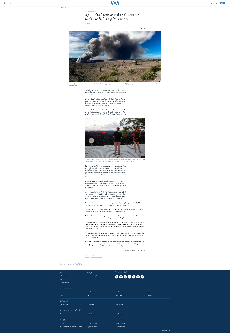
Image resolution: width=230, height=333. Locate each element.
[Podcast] (138, 277)
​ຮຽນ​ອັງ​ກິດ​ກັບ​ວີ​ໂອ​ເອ (93, 327)
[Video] (217, 3)
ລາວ (61, 292)
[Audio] (211, 3)
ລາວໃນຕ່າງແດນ (120, 292)
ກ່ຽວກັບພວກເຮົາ (64, 305)
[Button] (143, 28)
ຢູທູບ (61, 279)
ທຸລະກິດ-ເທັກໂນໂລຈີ (121, 295)
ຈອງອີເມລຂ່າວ (119, 314)
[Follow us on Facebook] (116, 277)
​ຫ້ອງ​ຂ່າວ (62, 323)
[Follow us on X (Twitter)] (129, 277)
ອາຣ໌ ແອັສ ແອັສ (91, 314)
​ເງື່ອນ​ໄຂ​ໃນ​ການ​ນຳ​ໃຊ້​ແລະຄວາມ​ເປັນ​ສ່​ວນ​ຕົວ (71, 327)
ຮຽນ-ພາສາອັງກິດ (148, 295)
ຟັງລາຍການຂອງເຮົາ (92, 276)
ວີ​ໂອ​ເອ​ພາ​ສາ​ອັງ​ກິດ (92, 323)
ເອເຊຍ (61, 295)
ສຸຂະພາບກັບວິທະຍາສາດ (150, 292)
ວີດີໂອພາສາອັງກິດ (64, 283)
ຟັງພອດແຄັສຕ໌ (119, 305)
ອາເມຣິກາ (90, 292)
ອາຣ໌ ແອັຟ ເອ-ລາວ (120, 323)
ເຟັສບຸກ (61, 314)
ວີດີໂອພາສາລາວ (64, 276)
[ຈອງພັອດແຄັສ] (142, 277)
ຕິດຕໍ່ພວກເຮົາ (91, 305)
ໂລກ (89, 295)
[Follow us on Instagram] (125, 277)
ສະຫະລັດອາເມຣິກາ (90, 11)
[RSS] (133, 277)
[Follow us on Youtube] (121, 277)
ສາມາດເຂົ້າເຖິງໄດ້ (120, 327)
